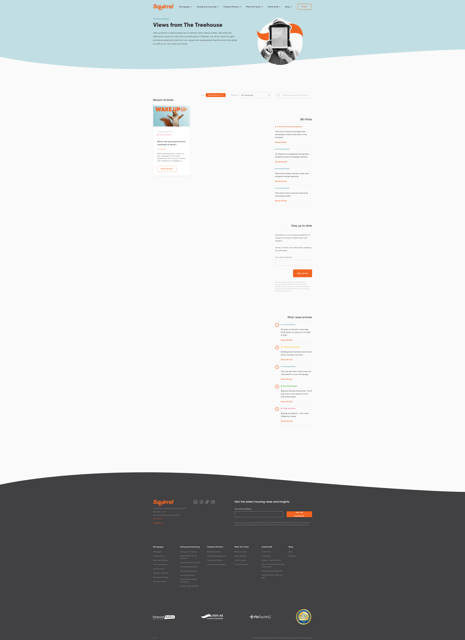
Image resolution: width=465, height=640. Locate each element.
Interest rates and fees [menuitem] (189, 586)
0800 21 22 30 (161, 512)
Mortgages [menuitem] (184, 7)
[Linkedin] (195, 502)
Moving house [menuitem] (158, 569)
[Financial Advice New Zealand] (164, 616)
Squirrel (162, 149)
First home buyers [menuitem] (160, 564)
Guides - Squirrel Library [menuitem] (271, 560)
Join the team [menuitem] (240, 560)
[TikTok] (207, 502)
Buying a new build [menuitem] (160, 577)
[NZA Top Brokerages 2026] (303, 616)
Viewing (234, 95)
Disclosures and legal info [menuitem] (272, 571)
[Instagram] (213, 502)
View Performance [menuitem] (187, 575)
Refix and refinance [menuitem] (161, 560)
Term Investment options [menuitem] (190, 562)
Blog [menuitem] (287, 7)
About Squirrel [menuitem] (240, 556)
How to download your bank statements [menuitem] (273, 565)
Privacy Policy (289, 638)
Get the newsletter (299, 514)
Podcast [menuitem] (292, 556)
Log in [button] (304, 6)
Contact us (158, 523)
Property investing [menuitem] (160, 573)
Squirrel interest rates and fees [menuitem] (272, 576)
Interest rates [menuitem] (158, 556)
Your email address (283, 257)
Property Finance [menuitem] (231, 7)
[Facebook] (201, 502)
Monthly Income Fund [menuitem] (188, 567)
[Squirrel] (163, 7)
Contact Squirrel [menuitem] (241, 564)
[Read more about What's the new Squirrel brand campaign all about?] (171, 116)
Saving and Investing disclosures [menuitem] (188, 580)
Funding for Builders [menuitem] (215, 560)
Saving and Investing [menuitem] (206, 7)
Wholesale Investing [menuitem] (188, 571)
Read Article (167, 169)
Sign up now (302, 273)
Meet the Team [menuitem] (253, 7)
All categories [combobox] (247, 95)
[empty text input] (293, 95)
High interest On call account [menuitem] (188, 557)
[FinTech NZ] (260, 617)
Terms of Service (302, 638)
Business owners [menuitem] (159, 581)
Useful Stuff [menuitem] (273, 7)
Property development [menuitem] (216, 556)
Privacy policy (157, 518)
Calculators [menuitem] (266, 556)
